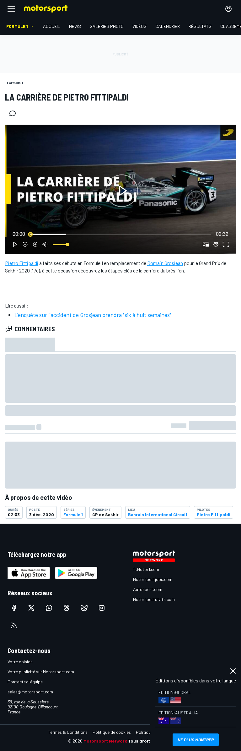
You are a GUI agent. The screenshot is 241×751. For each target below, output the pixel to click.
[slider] (120, 234)
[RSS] (14, 625)
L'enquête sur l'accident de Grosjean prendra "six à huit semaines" (92, 314)
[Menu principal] (11, 9)
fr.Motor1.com (146, 569)
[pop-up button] (216, 244)
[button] (121, 191)
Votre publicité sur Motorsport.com (41, 671)
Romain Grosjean (165, 263)
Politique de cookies (112, 732)
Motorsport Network (105, 740)
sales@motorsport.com (30, 691)
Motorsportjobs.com (152, 579)
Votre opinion (20, 661)
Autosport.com (147, 589)
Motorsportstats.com (154, 599)
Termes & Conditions (68, 732)
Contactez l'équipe (25, 681)
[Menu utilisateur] (228, 9)
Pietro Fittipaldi (21, 263)
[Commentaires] (14, 113)
